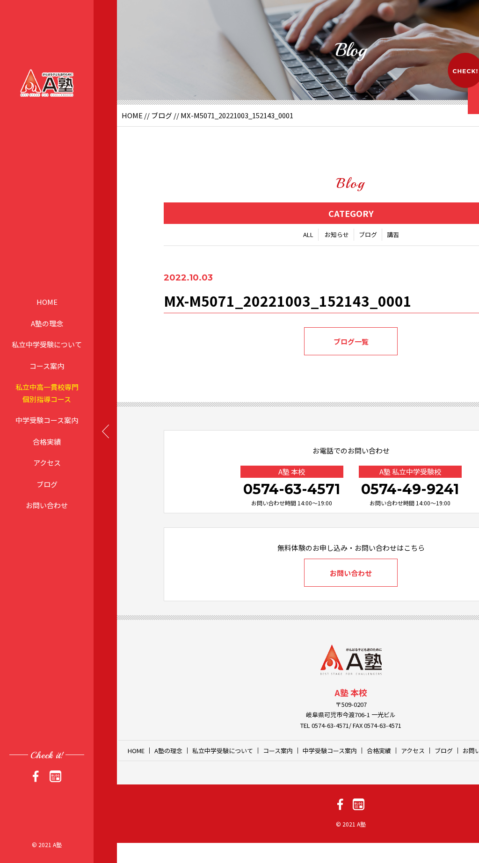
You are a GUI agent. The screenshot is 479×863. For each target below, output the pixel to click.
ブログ (47, 484)
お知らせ (337, 234)
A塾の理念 (47, 323)
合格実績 (47, 441)
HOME (47, 302)
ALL (308, 234)
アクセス (47, 462)
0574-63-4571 (291, 489)
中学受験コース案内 (46, 420)
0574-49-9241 (410, 489)
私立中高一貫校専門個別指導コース (47, 393)
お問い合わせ (47, 505)
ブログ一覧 (351, 341)
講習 (393, 234)
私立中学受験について (47, 344)
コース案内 (46, 365)
